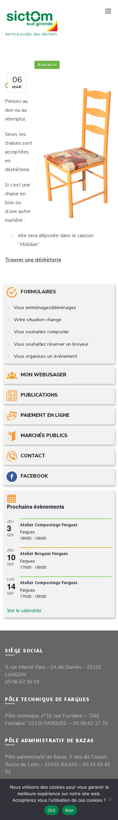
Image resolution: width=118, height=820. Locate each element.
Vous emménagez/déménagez (45, 307)
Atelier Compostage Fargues (48, 524)
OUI (51, 810)
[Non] (110, 799)
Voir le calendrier (24, 610)
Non (69, 810)
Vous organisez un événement (45, 356)
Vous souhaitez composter (41, 332)
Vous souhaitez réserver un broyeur (51, 344)
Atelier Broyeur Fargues (44, 553)
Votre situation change (37, 320)
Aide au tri (47, 64)
